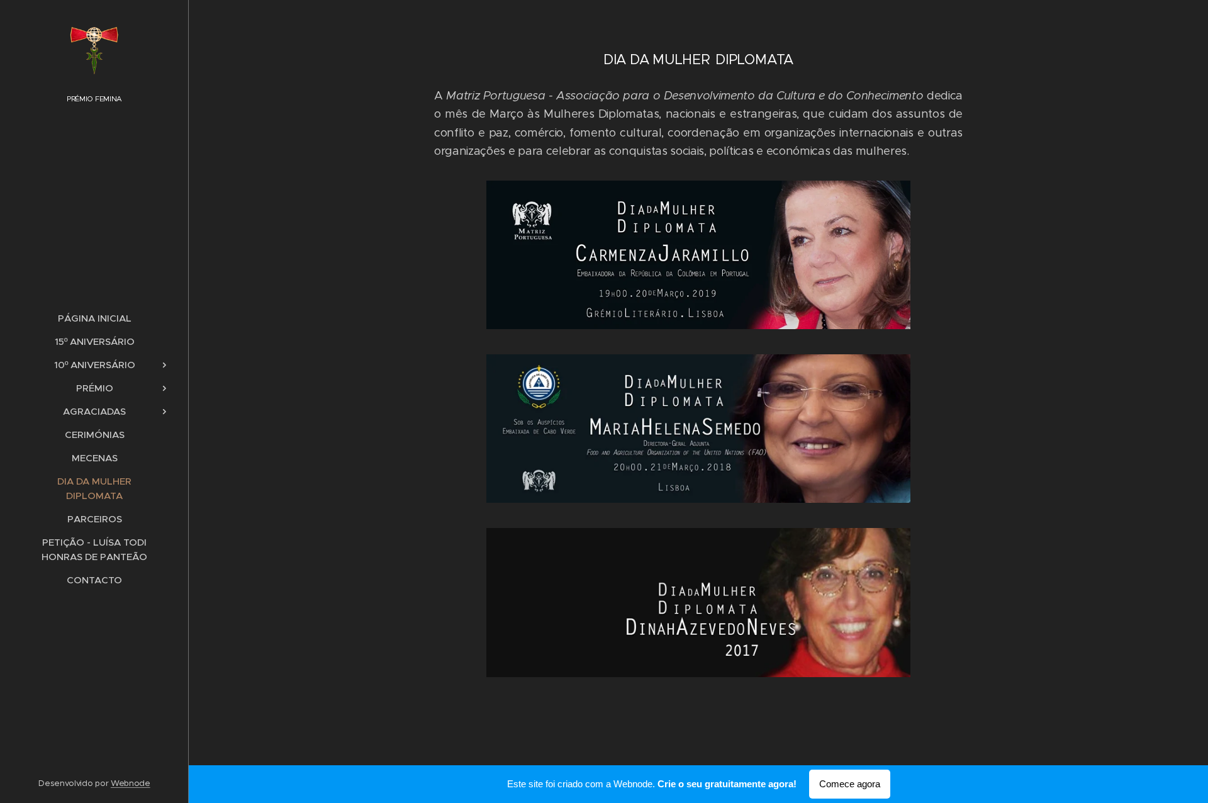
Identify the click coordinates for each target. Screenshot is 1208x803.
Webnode (130, 783)
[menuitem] (94, 318)
